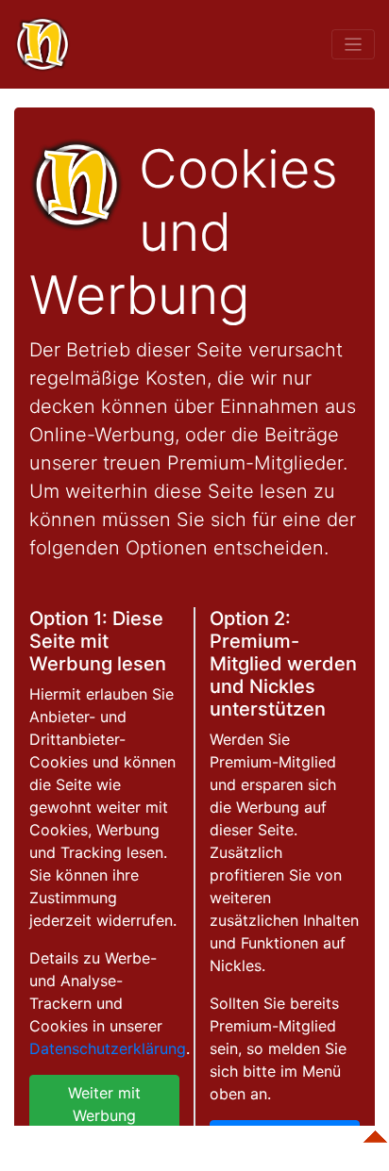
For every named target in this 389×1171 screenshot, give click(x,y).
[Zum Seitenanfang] (375, 1127)
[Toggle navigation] (353, 43)
